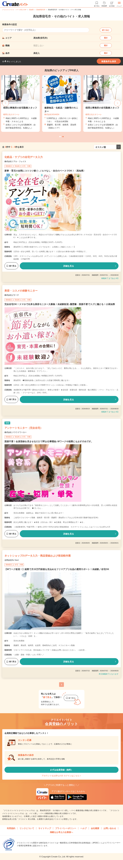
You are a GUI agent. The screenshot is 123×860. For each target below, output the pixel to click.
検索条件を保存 (108, 61)
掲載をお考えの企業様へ (61, 832)
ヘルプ (83, 828)
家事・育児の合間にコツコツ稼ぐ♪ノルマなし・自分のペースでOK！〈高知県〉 (45, 170)
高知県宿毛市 (40, 9)
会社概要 (95, 828)
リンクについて (27, 828)
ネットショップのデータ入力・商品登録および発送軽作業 (37, 555)
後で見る (12, 266)
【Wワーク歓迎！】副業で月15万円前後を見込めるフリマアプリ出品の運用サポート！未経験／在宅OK (56, 569)
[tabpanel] (61, 103)
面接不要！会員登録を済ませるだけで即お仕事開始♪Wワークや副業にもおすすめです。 (48, 441)
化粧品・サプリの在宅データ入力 (23, 157)
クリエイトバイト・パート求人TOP (14, 9)
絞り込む (105, 30)
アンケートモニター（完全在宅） (23, 427)
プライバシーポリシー (65, 828)
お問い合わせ (110, 828)
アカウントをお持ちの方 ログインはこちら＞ (61, 776)
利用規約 (11, 828)
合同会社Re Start (11, 560)
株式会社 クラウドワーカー (15, 432)
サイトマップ (44, 828)
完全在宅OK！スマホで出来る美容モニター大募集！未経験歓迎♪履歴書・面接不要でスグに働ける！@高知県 (59, 304)
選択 (106, 38)
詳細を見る (68, 266)
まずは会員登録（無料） (61, 770)
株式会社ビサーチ (11, 295)
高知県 (31, 9)
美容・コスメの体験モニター (21, 290)
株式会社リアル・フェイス (15, 161)
